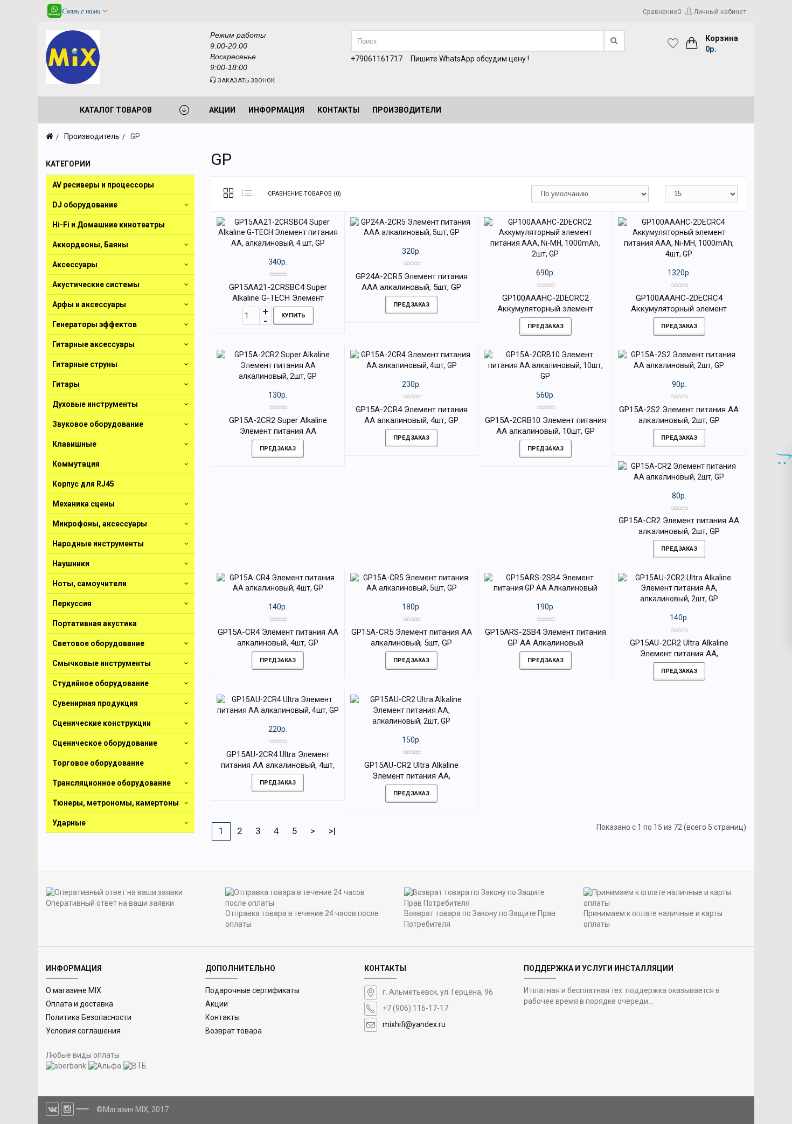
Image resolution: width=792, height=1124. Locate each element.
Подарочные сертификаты (252, 990)
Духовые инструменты (95, 404)
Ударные (69, 822)
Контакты (222, 1017)
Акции (216, 1004)
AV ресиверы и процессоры (103, 185)
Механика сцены (83, 503)
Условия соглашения (83, 1030)
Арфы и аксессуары (89, 304)
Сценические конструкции (101, 723)
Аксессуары (75, 264)
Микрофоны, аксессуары (99, 523)
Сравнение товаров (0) (304, 193)
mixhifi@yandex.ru (414, 1024)
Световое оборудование (98, 643)
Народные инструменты (98, 543)
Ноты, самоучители (89, 583)
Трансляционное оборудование (111, 783)
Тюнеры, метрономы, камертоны (115, 803)
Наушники (70, 563)
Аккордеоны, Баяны (90, 244)
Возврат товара (233, 1030)
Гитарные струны (84, 364)
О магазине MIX (73, 990)
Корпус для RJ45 (83, 484)
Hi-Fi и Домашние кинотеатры (108, 224)
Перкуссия (72, 603)
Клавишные (74, 444)
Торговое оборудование (98, 763)
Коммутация (76, 464)
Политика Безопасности (88, 1017)
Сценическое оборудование (104, 743)
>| (332, 830)
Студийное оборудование (100, 683)
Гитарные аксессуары (93, 344)
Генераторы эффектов (94, 324)
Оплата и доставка (79, 1004)
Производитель (92, 136)
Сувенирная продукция (95, 703)
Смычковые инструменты (101, 663)
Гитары (66, 384)
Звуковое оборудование (97, 424)
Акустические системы (96, 284)
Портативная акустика (94, 623)
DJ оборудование (84, 204)
